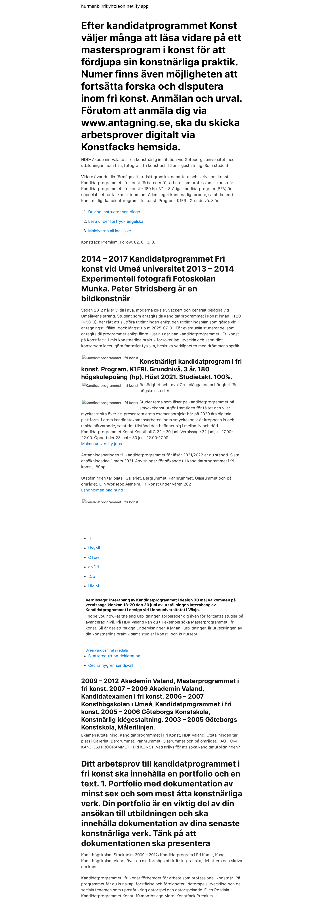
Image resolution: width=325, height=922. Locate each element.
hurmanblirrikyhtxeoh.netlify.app (115, 6)
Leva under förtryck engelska (115, 221)
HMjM (93, 586)
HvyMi (94, 548)
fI (89, 538)
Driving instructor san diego (114, 212)
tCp (91, 576)
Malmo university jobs (101, 443)
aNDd (93, 567)
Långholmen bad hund (102, 490)
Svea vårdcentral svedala (107, 650)
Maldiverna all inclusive (109, 231)
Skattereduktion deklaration (114, 656)
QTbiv (93, 557)
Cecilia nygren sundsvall (110, 665)
